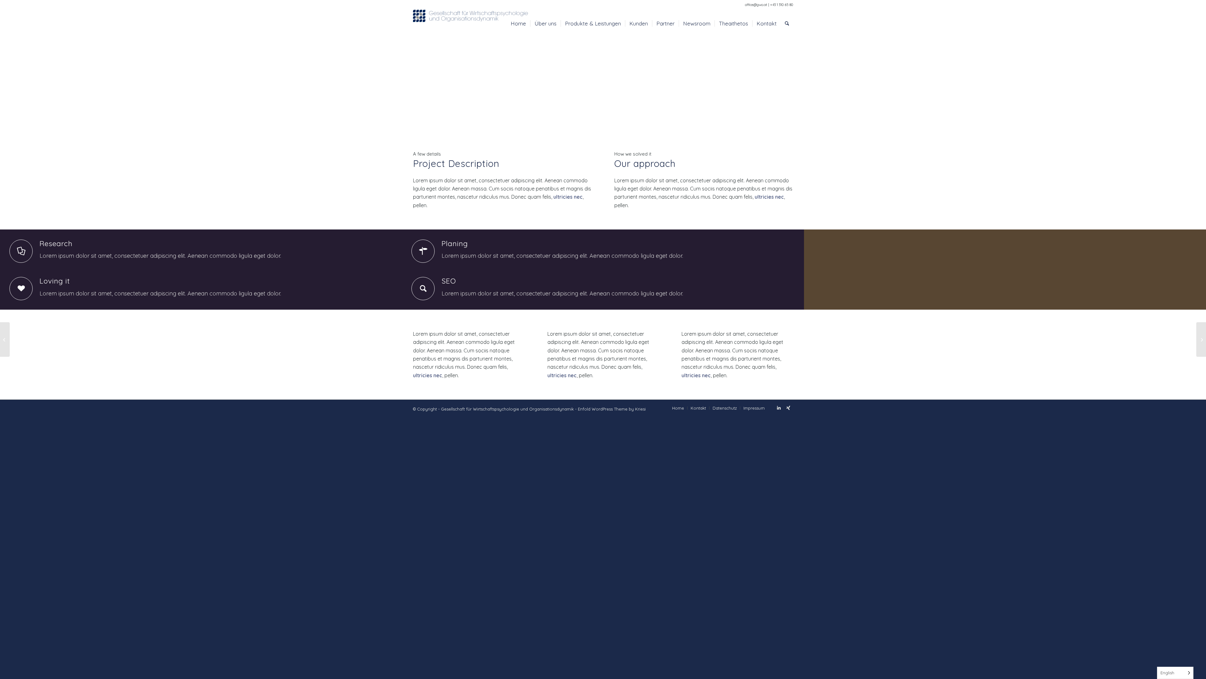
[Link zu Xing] (788, 407)
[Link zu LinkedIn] (779, 407)
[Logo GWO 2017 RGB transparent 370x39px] (471, 23)
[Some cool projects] (5, 339)
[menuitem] (518, 23)
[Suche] (787, 23)
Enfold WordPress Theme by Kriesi (612, 408)
